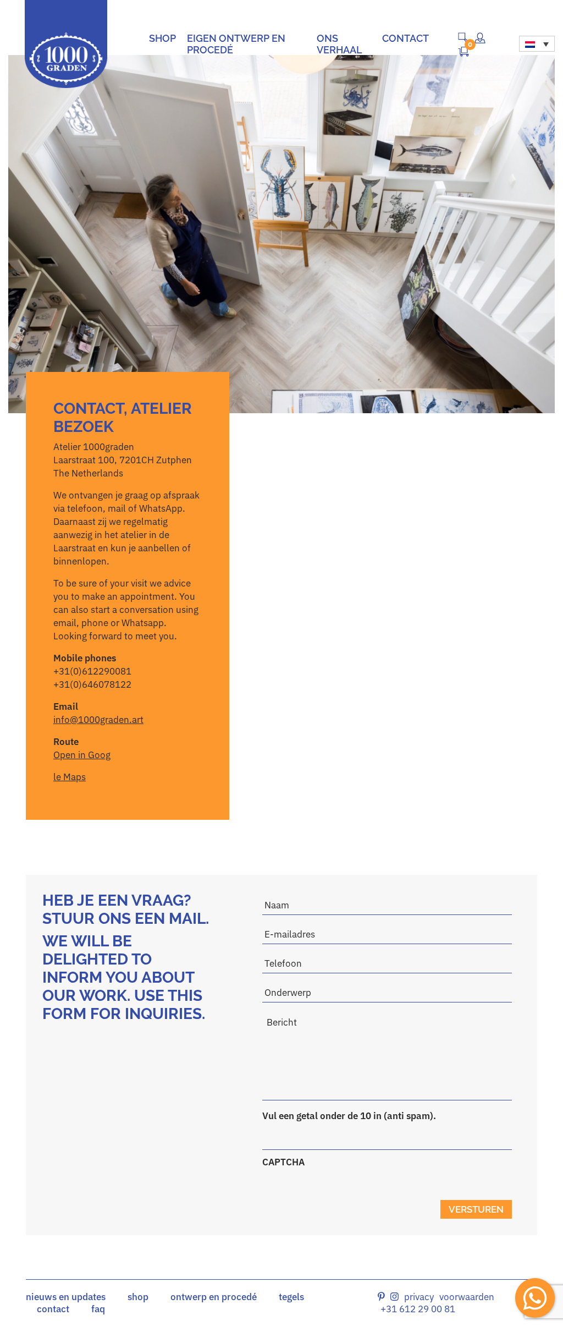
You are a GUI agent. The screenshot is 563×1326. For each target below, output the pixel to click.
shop (138, 1297)
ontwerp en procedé (213, 1297)
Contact (405, 38)
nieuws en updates (66, 1297)
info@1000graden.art (98, 720)
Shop (162, 38)
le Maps (69, 777)
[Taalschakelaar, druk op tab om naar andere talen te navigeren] (537, 44)
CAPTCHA (283, 1162)
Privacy (419, 1297)
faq (98, 1309)
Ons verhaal (339, 44)
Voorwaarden (466, 1297)
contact (53, 1309)
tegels (291, 1297)
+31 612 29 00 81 (417, 1309)
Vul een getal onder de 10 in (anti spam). (349, 1116)
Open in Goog (82, 755)
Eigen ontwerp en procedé (236, 44)
